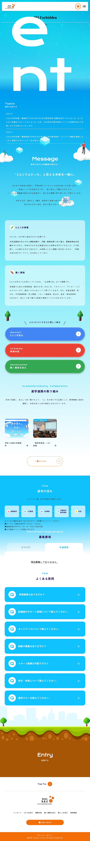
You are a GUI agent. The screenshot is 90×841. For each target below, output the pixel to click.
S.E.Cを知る (28, 813)
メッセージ (17, 813)
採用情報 (73, 813)
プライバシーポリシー (45, 835)
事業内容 (38, 813)
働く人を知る (63, 813)
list (84, 6)
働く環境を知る (50, 813)
